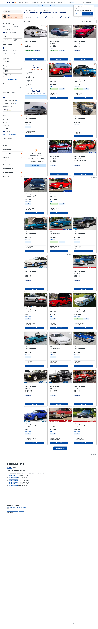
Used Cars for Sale (28, 10)
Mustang (46, 10)
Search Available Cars (36, 97)
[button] (83, 2)
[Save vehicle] (46, 27)
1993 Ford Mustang (13, 475)
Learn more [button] (19, 109)
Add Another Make (12, 79)
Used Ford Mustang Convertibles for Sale (16, 507)
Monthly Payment (29, 72)
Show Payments (87, 13)
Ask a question (35, 165)
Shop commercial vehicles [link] (9, 134)
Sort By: (83, 21)
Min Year (6, 39)
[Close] (73, 624)
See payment (28, 47)
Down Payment (29, 80)
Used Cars (21, 2)
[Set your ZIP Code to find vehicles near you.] (67, 13)
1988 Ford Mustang (13, 483)
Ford (41, 10)
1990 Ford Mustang (13, 480)
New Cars (27, 2)
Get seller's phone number (79, 286)
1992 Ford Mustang (13, 477)
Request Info (34, 59)
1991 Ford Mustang (13, 479)
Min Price (5, 50)
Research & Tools (60, 2)
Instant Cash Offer (51, 2)
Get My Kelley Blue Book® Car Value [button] (35, 88)
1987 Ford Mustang (13, 485)
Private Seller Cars (35, 2)
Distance (5, 26)
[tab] (9, 467)
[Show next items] (94, 17)
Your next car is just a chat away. (49, 5)
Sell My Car (43, 2)
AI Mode (70, 2)
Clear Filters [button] (36, 17)
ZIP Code (16, 26)
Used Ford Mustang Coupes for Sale (15, 511)
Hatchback (36, 10)
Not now (78, 13)
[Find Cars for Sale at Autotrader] (11, 2)
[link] (37, 50)
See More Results (60, 448)
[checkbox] (6, 59)
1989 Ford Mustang (13, 482)
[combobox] (12, 11)
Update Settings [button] (42, 93)
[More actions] (45, 59)
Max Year (15, 39)
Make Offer (83, 59)
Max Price (15, 50)
